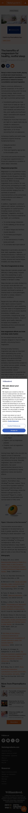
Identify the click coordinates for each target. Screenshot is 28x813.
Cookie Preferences (14, 426)
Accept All (14, 430)
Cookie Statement (13, 421)
